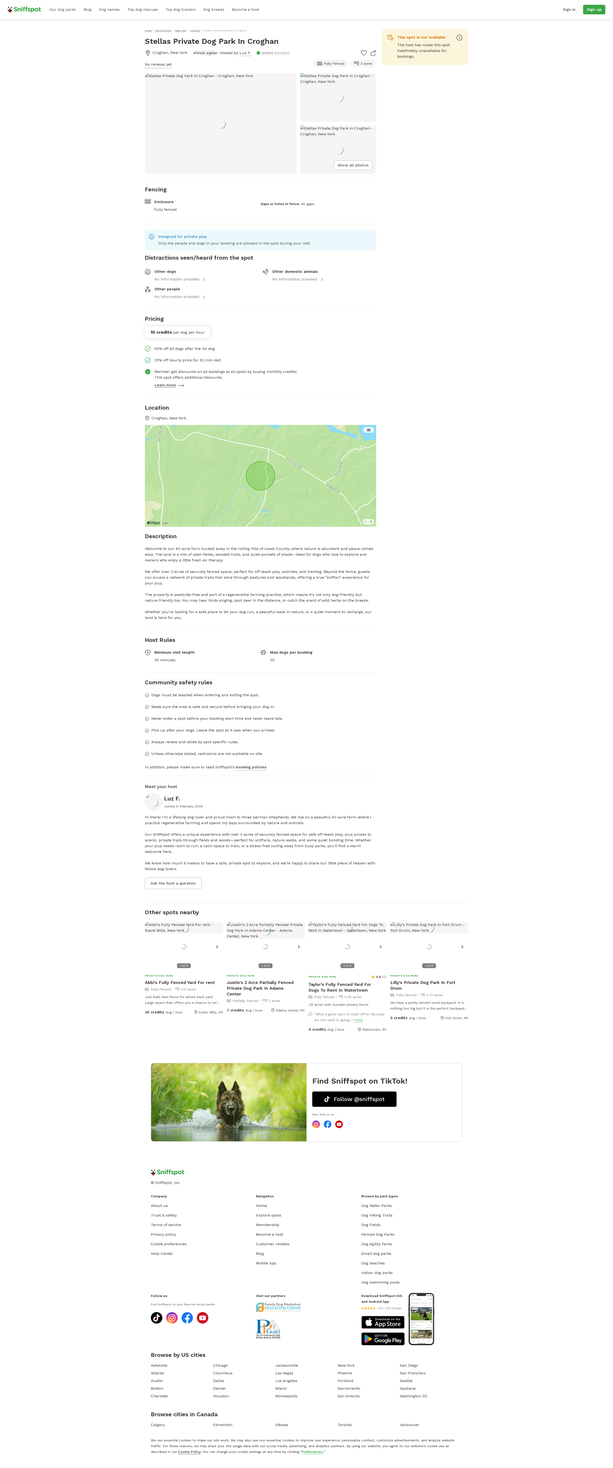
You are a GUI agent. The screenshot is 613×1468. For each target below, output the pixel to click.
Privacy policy (163, 1234)
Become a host (245, 9)
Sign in (569, 9)
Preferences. (313, 1452)
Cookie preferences (169, 1244)
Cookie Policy (189, 1452)
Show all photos (353, 165)
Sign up (594, 9)
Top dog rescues (142, 9)
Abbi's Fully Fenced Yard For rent (180, 982)
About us (159, 1205)
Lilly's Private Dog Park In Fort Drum (422, 985)
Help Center (162, 1253)
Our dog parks (63, 9)
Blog (87, 9)
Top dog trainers (180, 9)
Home (261, 1205)
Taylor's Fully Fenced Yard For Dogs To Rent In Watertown (339, 987)
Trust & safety (164, 1215)
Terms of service (166, 1224)
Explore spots (268, 1215)
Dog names (109, 9)
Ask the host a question (173, 883)
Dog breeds (213, 9)
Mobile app (266, 1263)
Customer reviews (272, 1244)
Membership (267, 1224)
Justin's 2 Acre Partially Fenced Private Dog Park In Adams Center (260, 988)
